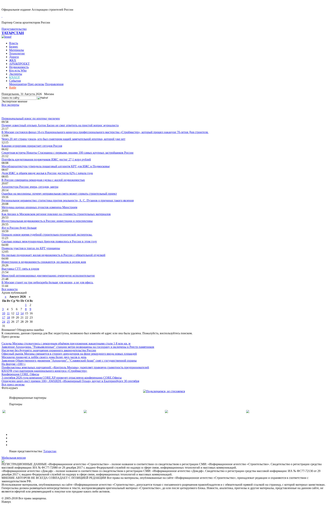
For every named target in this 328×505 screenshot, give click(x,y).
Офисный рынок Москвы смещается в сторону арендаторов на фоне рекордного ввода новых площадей (69, 353)
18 (8, 317)
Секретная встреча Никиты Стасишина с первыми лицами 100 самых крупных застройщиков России (67, 152)
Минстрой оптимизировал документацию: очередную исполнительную (48, 275)
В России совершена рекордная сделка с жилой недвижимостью (43, 180)
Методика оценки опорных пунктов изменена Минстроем (39, 207)
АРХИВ (14, 441)
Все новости (10, 289)
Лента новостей (12, 111)
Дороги (14, 56)
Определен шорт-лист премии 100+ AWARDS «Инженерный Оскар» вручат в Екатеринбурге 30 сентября (70, 381)
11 (8, 313)
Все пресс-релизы (13, 384)
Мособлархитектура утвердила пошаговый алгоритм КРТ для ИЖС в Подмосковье (56, 166)
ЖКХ (12, 60)
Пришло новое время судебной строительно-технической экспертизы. (47, 234)
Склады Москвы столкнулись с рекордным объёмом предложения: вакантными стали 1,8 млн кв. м (66, 343)
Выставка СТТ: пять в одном (20, 268)
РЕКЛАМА (16, 438)
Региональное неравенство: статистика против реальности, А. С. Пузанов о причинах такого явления (68, 200)
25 (8, 321)
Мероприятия (18, 84)
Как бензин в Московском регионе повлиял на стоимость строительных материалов (56, 214)
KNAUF (14, 77)
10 (3, 313)
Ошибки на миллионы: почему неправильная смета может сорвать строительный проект (59, 193)
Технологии (17, 53)
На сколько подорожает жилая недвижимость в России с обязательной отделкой (53, 255)
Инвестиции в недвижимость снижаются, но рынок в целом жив (44, 262)
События (15, 80)
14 (22, 313)
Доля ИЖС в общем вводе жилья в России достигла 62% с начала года (47, 173)
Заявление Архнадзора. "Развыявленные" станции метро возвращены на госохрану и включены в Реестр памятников (78, 346)
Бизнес (13, 46)
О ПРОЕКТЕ (17, 434)
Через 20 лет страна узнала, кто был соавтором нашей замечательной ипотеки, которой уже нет (63, 139)
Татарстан (49, 451)
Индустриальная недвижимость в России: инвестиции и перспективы (47, 221)
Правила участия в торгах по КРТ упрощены (31, 248)
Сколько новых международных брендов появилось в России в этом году (49, 241)
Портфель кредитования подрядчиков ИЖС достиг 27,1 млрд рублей (46, 159)
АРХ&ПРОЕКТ (19, 63)
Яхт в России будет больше (19, 227)
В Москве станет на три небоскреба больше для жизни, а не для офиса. (47, 282)
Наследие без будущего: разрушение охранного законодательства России (49, 350)
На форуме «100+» (14, 364)
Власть (13, 43)
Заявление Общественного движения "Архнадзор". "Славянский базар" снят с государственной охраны (69, 360)
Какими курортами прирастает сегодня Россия (32, 145)
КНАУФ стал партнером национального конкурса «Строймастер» (44, 370)
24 (3, 321)
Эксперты (15, 74)
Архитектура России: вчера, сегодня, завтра (30, 186)
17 (3, 317)
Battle (12, 87)
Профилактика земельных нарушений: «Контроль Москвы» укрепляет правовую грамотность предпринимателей (75, 367)
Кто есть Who (18, 70)
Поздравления (54, 84)
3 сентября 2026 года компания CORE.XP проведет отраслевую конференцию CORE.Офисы (62, 377)
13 (17, 313)
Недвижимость (19, 67)
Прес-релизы (36, 84)
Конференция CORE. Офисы (20, 374)
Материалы (16, 50)
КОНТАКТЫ (17, 444)
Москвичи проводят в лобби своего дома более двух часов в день (44, 357)
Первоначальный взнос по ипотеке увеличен (31, 118)
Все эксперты (10, 104)
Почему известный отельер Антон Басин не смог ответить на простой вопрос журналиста (60, 125)
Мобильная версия (14, 457)
